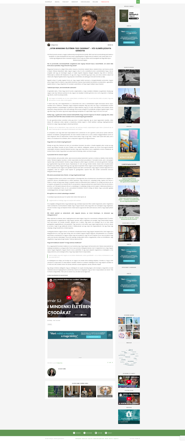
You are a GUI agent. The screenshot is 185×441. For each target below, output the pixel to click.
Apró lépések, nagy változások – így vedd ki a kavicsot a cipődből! (55, 396)
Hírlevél (106, 438)
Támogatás (105, 2)
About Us (111, 438)
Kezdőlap (48, 2)
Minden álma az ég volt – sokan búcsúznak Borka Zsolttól (128, 83)
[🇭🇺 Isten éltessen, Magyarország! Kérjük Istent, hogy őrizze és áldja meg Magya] (121, 320)
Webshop (75, 2)
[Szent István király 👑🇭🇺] (129, 320)
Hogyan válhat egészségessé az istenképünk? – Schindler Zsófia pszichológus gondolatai (72, 396)
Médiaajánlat (78, 438)
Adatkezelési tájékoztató (98, 438)
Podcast (66, 2)
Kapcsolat (90, 438)
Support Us (116, 438)
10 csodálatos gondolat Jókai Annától (128, 239)
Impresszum (84, 438)
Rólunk (95, 2)
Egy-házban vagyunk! (123, 422)
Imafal (57, 2)
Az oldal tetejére (134, 438)
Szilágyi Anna (54, 45)
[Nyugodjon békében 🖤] (129, 328)
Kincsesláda (85, 2)
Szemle (50, 324)
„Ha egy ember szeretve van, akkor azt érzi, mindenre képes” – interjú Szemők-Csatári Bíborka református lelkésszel (105, 396)
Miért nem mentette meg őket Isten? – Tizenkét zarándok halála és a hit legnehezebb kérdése (127, 101)
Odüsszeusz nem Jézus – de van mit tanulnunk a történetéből (127, 120)
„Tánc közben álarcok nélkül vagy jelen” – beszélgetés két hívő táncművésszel (88, 396)
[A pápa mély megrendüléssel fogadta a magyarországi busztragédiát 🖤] (121, 328)
